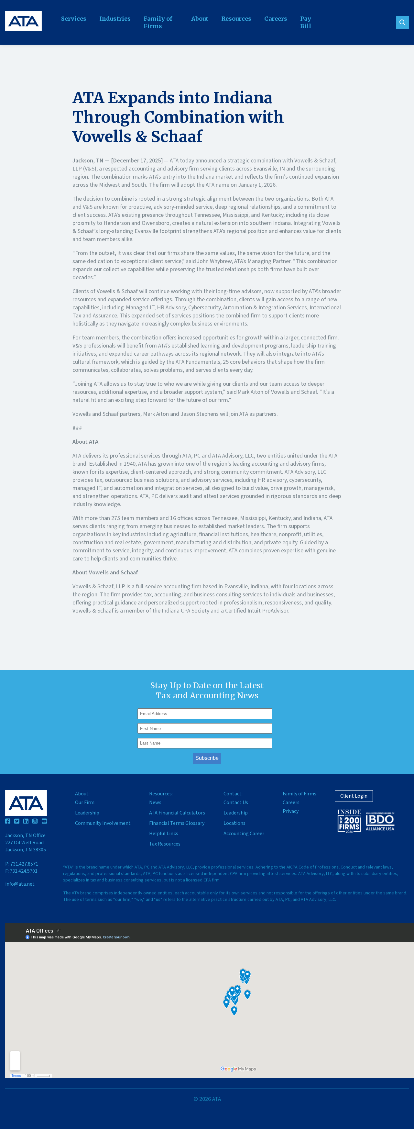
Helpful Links (163, 833)
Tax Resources (164, 843)
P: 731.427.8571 (21, 864)
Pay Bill (305, 22)
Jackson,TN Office (25, 842)
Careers (275, 18)
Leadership (87, 812)
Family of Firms (158, 22)
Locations (234, 823)
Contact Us (235, 802)
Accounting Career (243, 833)
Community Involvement (103, 823)
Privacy (291, 811)
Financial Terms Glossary (176, 823)
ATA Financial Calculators (177, 812)
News (155, 802)
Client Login (353, 796)
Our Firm (84, 802)
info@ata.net (20, 884)
